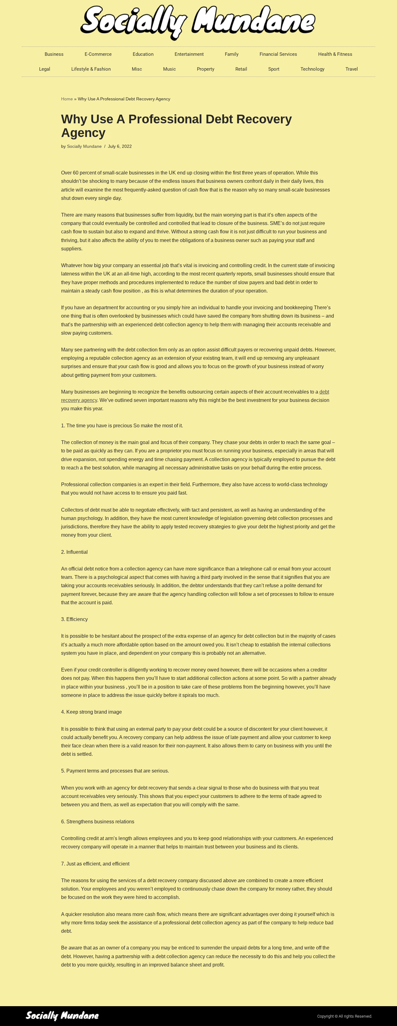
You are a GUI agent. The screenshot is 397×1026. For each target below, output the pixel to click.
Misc (137, 69)
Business (54, 54)
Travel (352, 69)
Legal (44, 69)
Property (205, 69)
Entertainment (189, 54)
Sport (273, 69)
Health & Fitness (335, 54)
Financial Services (278, 54)
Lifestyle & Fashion (91, 69)
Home (67, 98)
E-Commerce (98, 54)
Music (169, 69)
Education (143, 54)
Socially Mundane (84, 146)
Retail (241, 69)
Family (232, 54)
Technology (312, 69)
